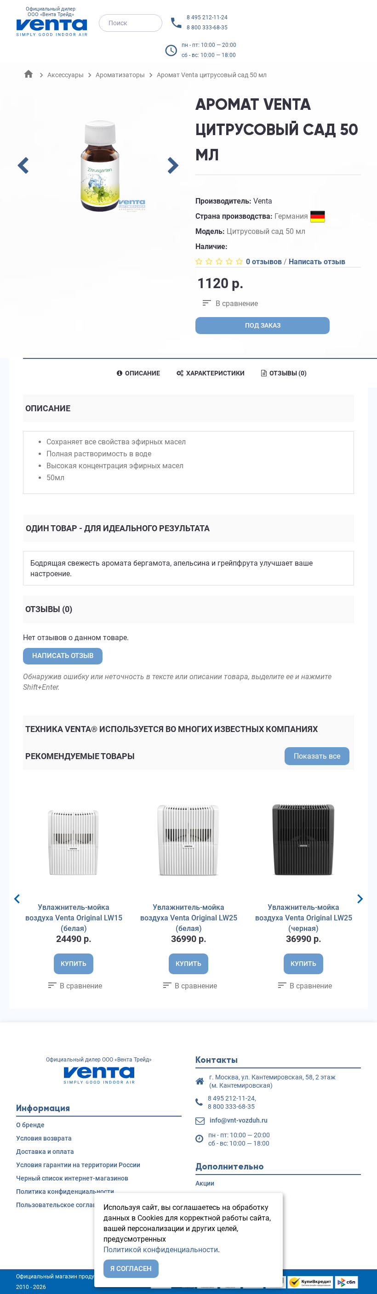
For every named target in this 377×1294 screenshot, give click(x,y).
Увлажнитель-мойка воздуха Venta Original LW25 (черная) (303, 918)
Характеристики (215, 373)
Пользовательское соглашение (64, 1205)
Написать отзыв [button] (62, 656)
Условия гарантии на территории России (78, 1165)
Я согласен (131, 1269)
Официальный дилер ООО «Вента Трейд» (50, 11)
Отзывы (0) (287, 373)
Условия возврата (44, 1138)
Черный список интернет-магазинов (72, 1178)
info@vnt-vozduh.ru (239, 1120)
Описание (142, 373)
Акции (204, 1183)
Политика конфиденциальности (65, 1191)
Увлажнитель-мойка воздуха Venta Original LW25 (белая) (188, 918)
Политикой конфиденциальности (160, 1249)
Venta (262, 201)
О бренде (30, 1125)
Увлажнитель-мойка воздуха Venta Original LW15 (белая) (73, 918)
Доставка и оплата (45, 1151)
